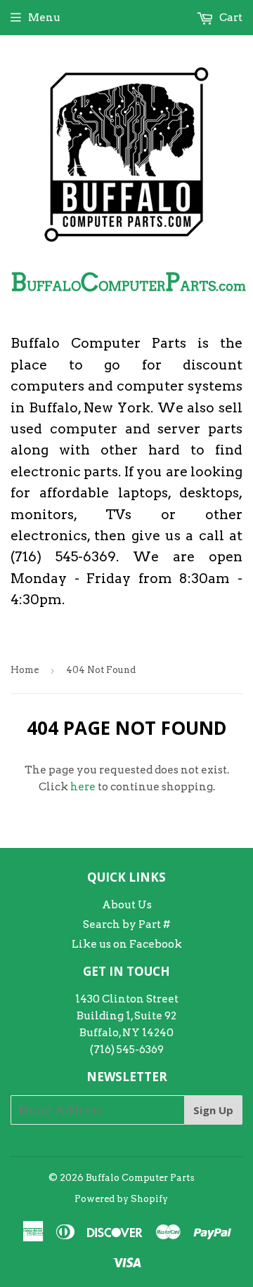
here (83, 786)
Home (25, 670)
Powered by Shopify (121, 1199)
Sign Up (213, 1110)
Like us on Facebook (127, 944)
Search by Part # (126, 924)
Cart (229, 17)
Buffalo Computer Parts (140, 1177)
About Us (127, 905)
